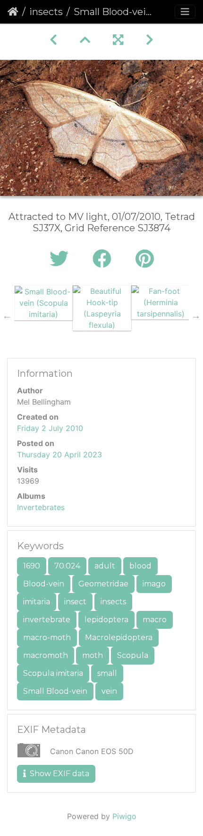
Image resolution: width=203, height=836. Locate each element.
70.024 (67, 565)
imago (154, 583)
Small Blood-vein (55, 691)
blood (140, 565)
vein (109, 691)
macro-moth (47, 637)
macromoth (45, 655)
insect (75, 601)
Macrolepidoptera (118, 637)
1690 (31, 565)
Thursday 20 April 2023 (59, 454)
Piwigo (124, 816)
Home (13, 12)
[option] (43, 302)
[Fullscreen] (118, 39)
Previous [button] (7, 315)
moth (92, 655)
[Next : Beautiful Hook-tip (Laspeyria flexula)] (150, 39)
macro (155, 619)
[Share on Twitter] (61, 258)
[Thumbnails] (85, 39)
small (107, 673)
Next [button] (196, 315)
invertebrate (46, 619)
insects (46, 11)
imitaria (36, 601)
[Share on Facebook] (104, 258)
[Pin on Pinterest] (144, 258)
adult (104, 565)
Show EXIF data (58, 773)
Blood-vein (43, 583)
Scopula (132, 655)
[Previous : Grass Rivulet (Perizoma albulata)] (53, 39)
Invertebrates (41, 507)
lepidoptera (106, 619)
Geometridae (103, 583)
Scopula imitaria (53, 673)
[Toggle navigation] (185, 12)
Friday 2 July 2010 (50, 428)
